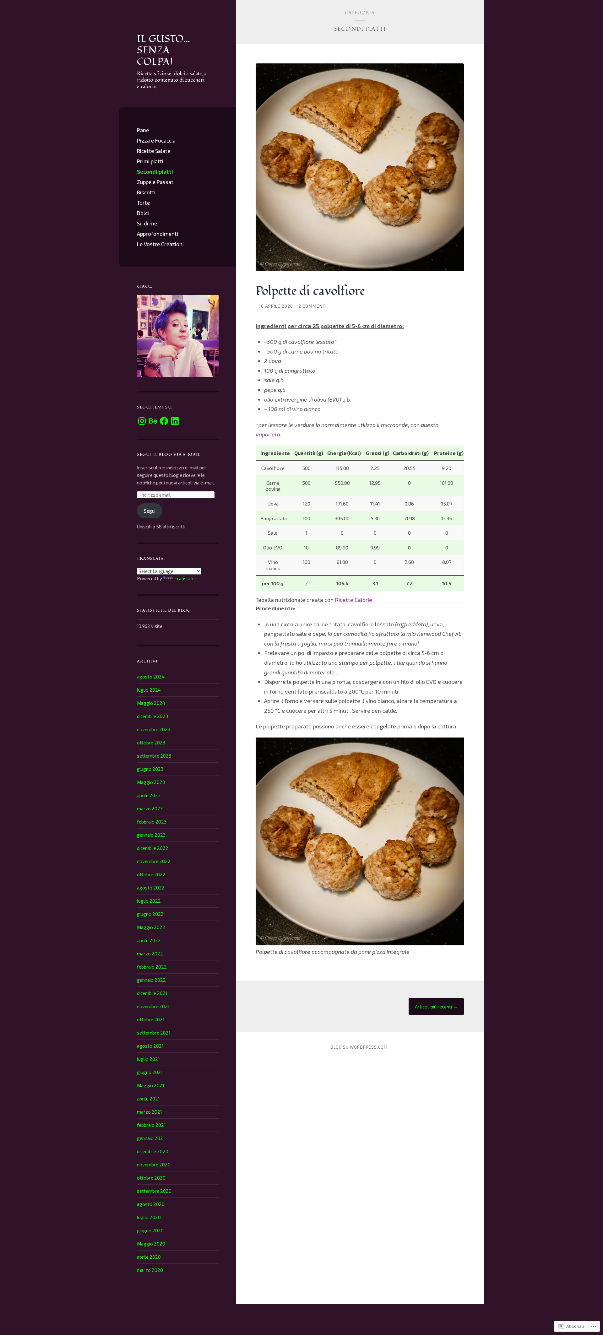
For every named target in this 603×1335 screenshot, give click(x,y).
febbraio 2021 (151, 1125)
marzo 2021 (149, 1112)
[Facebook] (164, 421)
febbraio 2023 (151, 821)
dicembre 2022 (152, 848)
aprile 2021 (148, 1098)
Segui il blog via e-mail (168, 454)
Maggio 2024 (151, 703)
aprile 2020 (149, 1257)
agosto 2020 (151, 1204)
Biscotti (146, 192)
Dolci (143, 213)
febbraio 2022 (152, 967)
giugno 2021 (150, 1072)
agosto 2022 (151, 887)
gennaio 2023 (151, 835)
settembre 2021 (154, 1032)
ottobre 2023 (151, 742)
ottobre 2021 (151, 1019)
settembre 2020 (154, 1191)
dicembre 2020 (152, 1151)
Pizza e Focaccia (156, 140)
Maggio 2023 (151, 782)
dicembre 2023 (152, 716)
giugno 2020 (150, 1230)
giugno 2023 (150, 769)
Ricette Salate (153, 151)
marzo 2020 (150, 1270)
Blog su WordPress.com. (360, 1047)
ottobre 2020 (151, 1178)
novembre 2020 (154, 1164)
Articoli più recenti (436, 1006)
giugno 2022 (150, 914)
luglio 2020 (149, 1217)
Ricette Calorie (353, 599)
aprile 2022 (149, 940)
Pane (143, 130)
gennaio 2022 (151, 980)
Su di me (147, 223)
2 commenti (312, 306)
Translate (185, 578)
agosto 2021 (150, 1046)
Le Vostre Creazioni (160, 244)
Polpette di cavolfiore (310, 291)
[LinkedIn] (175, 421)
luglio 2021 (148, 1059)
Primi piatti (150, 161)
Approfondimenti (157, 233)
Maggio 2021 (150, 1085)
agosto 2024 (151, 676)
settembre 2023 (154, 756)
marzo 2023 (150, 808)
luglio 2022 (149, 901)
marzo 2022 (150, 953)
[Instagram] (142, 421)
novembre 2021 (153, 1006)
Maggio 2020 (151, 1243)
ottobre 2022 (151, 874)
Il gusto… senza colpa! (163, 50)
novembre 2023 (153, 729)
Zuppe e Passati (156, 182)
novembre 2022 (154, 861)
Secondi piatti (155, 171)
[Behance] (153, 421)
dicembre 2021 (152, 993)
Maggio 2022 (151, 927)
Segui (149, 511)
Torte (143, 202)
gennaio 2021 (151, 1138)
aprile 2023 (148, 795)
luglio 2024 (149, 690)
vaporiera (268, 434)
